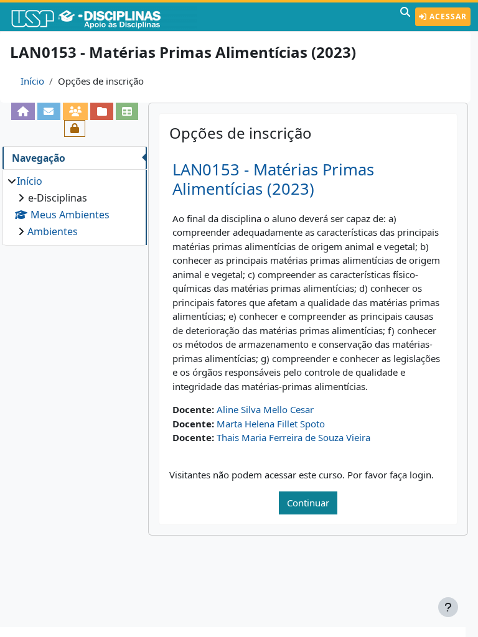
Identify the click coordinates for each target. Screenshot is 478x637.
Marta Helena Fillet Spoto (271, 423)
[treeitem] (74, 206)
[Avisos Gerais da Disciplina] (48, 111)
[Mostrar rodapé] (448, 607)
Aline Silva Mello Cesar (265, 409)
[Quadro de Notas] (127, 111)
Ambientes (52, 231)
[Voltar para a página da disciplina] (23, 111)
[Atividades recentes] (101, 111)
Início (32, 81)
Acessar (447, 16)
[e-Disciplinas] (104, 17)
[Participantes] (75, 111)
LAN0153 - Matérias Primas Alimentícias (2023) (273, 179)
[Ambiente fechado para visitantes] (75, 128)
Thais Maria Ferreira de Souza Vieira (293, 437)
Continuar (308, 502)
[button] (405, 16)
